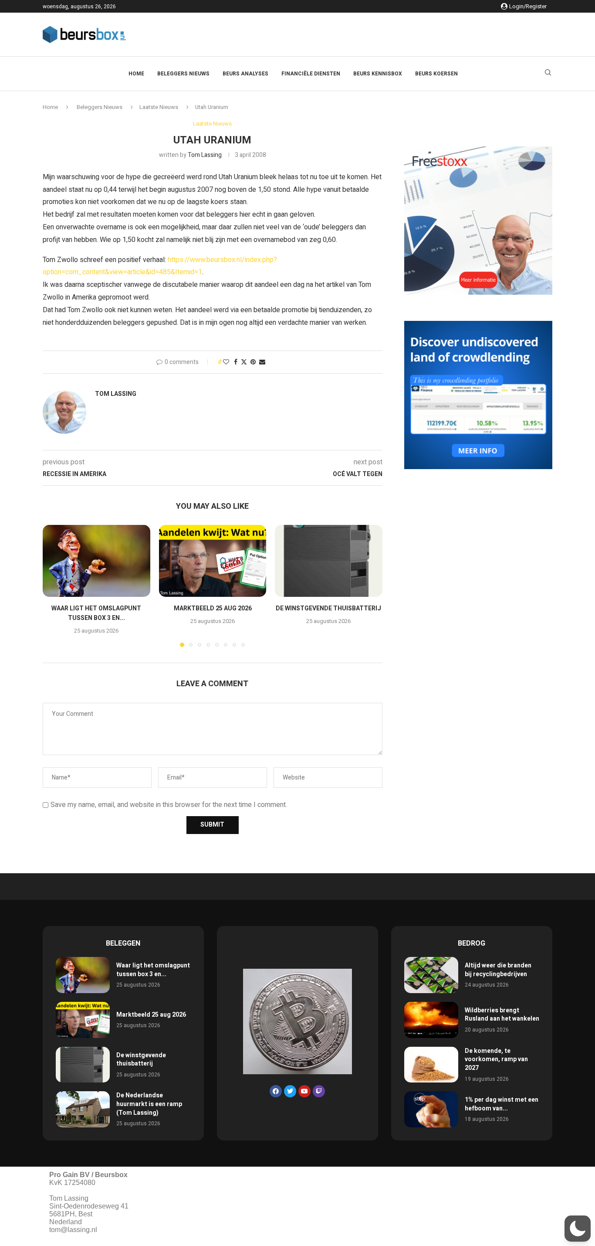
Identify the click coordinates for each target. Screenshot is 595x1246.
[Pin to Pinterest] (253, 362)
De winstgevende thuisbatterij (329, 608)
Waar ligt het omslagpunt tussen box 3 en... (96, 613)
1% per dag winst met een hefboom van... (501, 1104)
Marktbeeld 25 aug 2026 (212, 608)
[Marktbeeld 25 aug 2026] (213, 560)
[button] (54, 585)
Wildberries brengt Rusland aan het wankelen (502, 1015)
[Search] (548, 73)
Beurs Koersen (436, 74)
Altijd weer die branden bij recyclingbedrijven (498, 970)
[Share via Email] (262, 362)
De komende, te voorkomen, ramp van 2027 (496, 1059)
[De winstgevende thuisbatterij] (328, 560)
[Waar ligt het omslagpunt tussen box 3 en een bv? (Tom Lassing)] (96, 560)
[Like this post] (226, 362)
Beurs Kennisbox (377, 74)
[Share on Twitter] (244, 362)
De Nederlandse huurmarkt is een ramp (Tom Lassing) (149, 1104)
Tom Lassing (205, 155)
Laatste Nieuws (158, 107)
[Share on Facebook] (235, 362)
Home (136, 74)
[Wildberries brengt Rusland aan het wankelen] (431, 1020)
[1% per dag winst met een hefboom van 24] (431, 1109)
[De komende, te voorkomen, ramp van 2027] (431, 1065)
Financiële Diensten (310, 74)
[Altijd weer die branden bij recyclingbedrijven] (431, 975)
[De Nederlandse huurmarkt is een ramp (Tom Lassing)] (83, 1109)
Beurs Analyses (245, 74)
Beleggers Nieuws (183, 74)
